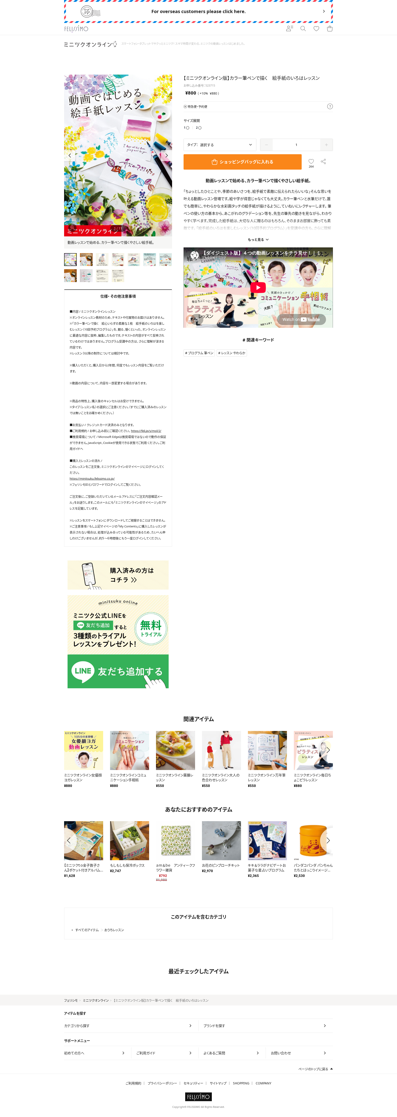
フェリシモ (71, 1000)
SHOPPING (241, 1083)
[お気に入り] (316, 29)
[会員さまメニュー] (289, 29)
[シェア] (323, 162)
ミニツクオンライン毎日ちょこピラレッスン (312, 777)
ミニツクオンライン (96, 1000)
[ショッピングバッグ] (329, 29)
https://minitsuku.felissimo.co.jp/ (92, 478)
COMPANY (263, 1083)
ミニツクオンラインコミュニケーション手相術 (128, 777)
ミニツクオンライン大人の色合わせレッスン (220, 777)
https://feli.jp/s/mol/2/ (146, 431)
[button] (166, 155)
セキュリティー (193, 1083)
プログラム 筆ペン (200, 353)
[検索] (303, 29)
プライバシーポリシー (162, 1083)
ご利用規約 (133, 1083)
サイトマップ (218, 1083)
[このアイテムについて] (330, 107)
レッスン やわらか (233, 353)
